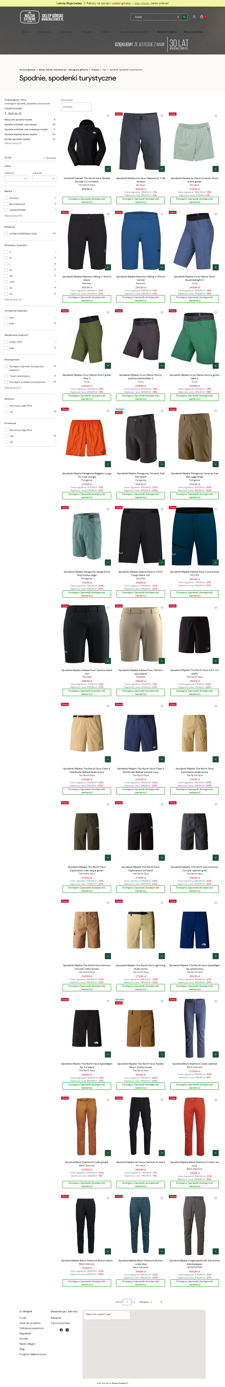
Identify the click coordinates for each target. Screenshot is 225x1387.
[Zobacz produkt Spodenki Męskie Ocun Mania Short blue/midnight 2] (216, 267)
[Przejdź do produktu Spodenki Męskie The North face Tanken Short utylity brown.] (141, 1028)
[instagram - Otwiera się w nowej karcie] (67, 1330)
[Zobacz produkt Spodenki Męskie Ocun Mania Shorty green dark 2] (216, 366)
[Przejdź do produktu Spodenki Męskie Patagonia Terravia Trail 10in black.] (141, 437)
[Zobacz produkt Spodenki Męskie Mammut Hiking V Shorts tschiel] (162, 267)
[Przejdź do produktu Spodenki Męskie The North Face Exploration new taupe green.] (87, 831)
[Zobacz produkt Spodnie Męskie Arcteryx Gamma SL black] (162, 1153)
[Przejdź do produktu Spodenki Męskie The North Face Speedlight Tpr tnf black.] (87, 1028)
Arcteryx (14, 198)
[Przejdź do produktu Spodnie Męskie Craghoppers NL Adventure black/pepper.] (194, 1225)
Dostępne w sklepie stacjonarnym (27, 382)
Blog (22, 1349)
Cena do (37, 173)
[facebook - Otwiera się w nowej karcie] (61, 1330)
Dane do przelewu (30, 1323)
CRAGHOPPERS (17, 210)
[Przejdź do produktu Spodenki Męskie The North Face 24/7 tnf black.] (194, 634)
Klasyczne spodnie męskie (30, 119)
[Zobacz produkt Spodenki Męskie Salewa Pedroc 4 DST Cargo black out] (162, 562)
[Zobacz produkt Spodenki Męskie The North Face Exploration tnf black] (162, 858)
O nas (22, 1318)
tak (11, 436)
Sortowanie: (67, 100)
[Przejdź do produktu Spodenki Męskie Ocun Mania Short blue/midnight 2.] (194, 241)
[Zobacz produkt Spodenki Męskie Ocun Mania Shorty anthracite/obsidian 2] (162, 366)
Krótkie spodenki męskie (30, 139)
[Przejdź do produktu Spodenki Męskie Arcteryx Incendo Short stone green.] (194, 142)
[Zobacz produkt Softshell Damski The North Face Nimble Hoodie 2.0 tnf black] (108, 169)
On (104, 69)
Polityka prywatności (31, 1328)
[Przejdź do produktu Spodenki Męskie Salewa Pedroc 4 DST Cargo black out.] (141, 536)
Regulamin (25, 1333)
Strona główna (27, 69)
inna (11, 317)
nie (11, 411)
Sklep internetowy (111, 1383)
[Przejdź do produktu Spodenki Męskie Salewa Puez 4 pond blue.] (194, 536)
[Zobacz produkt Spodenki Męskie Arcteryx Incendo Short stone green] (216, 169)
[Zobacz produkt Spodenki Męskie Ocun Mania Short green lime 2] (108, 366)
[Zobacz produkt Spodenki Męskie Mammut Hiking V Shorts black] (108, 267)
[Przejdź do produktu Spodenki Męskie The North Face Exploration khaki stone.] (194, 733)
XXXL (12, 282)
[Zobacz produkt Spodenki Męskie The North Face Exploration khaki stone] (216, 759)
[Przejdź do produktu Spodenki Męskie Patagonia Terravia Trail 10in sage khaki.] (194, 437)
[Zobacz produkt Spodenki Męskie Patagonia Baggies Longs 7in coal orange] (108, 464)
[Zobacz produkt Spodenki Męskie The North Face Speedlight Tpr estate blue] (216, 956)
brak (11, 323)
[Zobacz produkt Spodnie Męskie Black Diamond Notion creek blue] (162, 1251)
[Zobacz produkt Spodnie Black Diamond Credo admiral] (216, 1054)
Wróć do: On (15, 113)
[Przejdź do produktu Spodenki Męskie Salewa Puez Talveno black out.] (87, 634)
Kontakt (23, 1338)
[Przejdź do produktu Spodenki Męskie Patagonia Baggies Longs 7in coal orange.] (87, 437)
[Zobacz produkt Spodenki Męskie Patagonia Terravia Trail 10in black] (162, 464)
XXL (11, 276)
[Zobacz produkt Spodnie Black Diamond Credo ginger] (108, 1153)
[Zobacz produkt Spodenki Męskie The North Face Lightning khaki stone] (162, 956)
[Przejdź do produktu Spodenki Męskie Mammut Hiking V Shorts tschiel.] (141, 241)
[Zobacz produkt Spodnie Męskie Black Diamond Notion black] (108, 1251)
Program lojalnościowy (32, 1354)
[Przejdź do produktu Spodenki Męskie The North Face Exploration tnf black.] (141, 831)
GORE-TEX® (15, 342)
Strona (119, 1302)
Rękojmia (56, 1318)
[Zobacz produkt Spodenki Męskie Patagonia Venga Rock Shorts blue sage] (108, 562)
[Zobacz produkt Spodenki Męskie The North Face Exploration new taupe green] (108, 858)
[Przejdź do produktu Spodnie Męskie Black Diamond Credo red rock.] (194, 1126)
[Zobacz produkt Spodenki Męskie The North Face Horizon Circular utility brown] (108, 956)
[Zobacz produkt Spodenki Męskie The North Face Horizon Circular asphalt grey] (216, 858)
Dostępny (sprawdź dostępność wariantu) (26, 368)
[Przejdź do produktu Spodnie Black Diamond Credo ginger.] (87, 1126)
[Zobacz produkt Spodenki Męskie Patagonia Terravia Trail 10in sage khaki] (216, 464)
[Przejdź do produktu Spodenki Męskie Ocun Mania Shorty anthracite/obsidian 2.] (141, 339)
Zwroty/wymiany (60, 1323)
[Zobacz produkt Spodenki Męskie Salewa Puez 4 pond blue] (216, 562)
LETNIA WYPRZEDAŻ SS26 (23, 233)
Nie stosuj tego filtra (21, 405)
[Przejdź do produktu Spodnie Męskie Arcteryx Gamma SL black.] (141, 1126)
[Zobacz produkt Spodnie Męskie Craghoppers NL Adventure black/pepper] (216, 1251)
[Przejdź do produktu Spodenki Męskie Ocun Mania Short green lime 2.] (87, 339)
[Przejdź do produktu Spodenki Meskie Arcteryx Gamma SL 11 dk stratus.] (141, 142)
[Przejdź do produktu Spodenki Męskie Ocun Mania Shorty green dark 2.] (194, 339)
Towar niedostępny (19, 376)
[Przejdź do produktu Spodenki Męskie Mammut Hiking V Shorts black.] (87, 241)
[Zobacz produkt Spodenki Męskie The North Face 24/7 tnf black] (216, 661)
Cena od (9, 173)
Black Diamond (17, 204)
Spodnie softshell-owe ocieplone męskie (30, 129)
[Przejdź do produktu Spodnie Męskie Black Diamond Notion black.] (87, 1225)
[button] (184, 17)
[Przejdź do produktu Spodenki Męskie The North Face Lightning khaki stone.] (141, 929)
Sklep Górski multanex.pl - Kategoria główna (63, 69)
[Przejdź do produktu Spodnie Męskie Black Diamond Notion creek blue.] (141, 1225)
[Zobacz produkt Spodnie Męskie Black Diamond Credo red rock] (216, 1153)
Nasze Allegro (27, 1344)
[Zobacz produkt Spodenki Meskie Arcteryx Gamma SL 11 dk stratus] (162, 169)
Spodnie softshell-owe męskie (30, 124)
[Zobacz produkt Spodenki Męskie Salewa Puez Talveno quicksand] (162, 661)
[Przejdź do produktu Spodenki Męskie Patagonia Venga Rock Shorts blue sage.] (87, 536)
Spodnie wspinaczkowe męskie (30, 134)
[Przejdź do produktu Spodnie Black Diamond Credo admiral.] (194, 1028)
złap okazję (141, 3)
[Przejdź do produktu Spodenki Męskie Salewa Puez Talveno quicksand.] (141, 634)
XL (10, 270)
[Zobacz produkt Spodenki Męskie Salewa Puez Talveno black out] (108, 661)
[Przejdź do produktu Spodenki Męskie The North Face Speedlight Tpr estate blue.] (194, 929)
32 (10, 288)
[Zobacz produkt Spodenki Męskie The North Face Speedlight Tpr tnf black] (108, 1054)
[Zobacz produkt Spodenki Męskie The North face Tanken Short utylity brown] (162, 1054)
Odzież (95, 69)
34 (10, 293)
